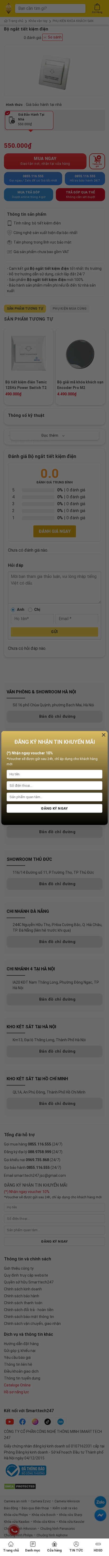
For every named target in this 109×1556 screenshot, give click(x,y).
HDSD (98, 1550)
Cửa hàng (54, 1550)
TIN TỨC (76, 1550)
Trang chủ (11, 1550)
